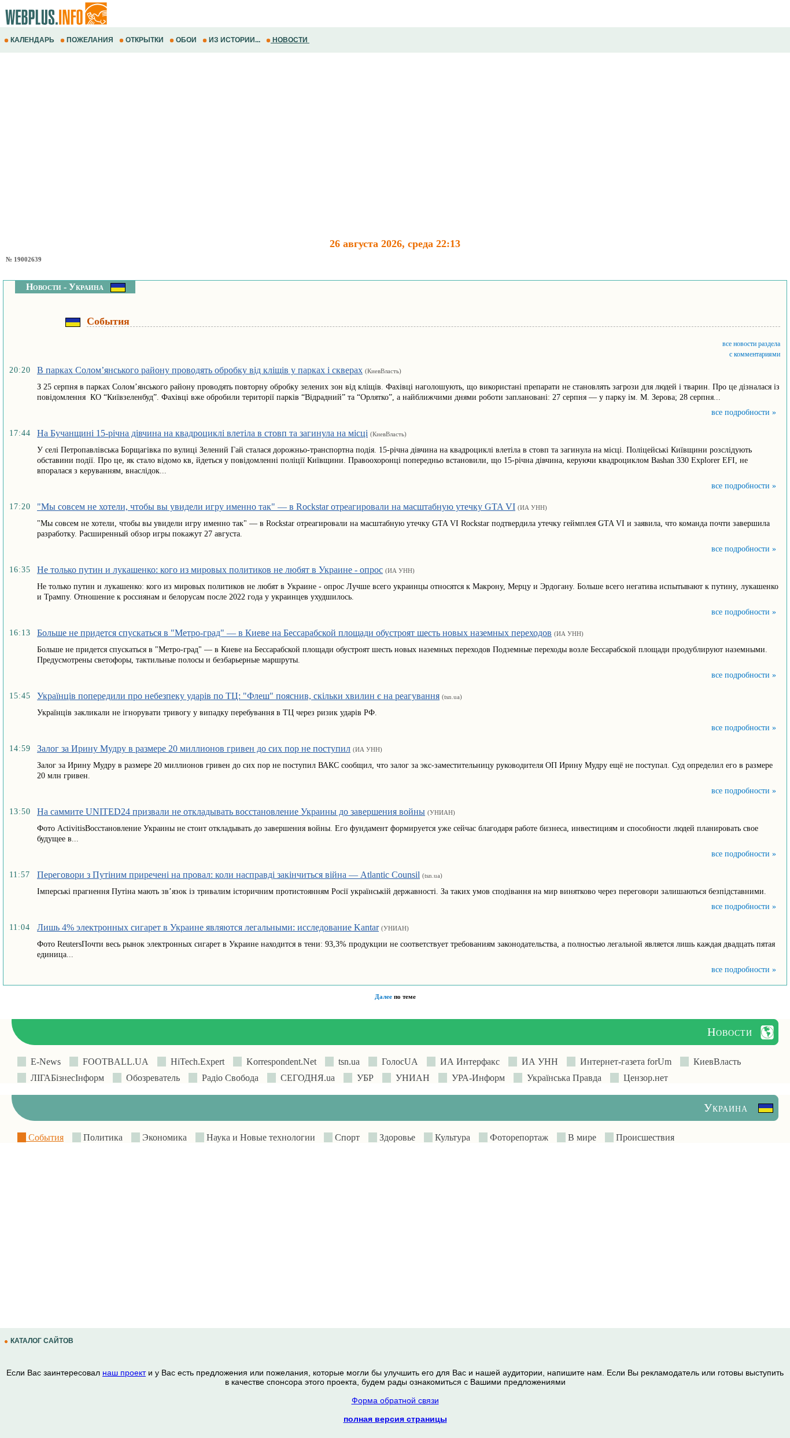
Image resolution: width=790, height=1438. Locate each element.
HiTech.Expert (195, 1061)
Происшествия (644, 1137)
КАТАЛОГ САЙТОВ (42, 1341)
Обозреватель (150, 1078)
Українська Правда (561, 1078)
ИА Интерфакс (467, 1061)
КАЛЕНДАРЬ (32, 40)
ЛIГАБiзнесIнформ (65, 1078)
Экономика (163, 1137)
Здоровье (396, 1137)
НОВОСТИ (290, 40)
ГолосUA (397, 1061)
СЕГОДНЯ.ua (305, 1078)
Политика (102, 1137)
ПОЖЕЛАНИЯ (90, 40)
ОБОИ (186, 40)
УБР (363, 1078)
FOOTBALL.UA (113, 1061)
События (45, 1137)
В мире (581, 1137)
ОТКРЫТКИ (144, 40)
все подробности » (743, 412)
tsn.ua (347, 1061)
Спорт (346, 1137)
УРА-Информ (476, 1078)
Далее (383, 996)
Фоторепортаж (518, 1137)
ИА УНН (537, 1061)
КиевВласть (715, 1061)
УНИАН (410, 1078)
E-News (43, 1061)
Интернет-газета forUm (623, 1061)
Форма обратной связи (395, 1400)
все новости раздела (751, 344)
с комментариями (754, 354)
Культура (451, 1137)
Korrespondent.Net (279, 1061)
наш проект (124, 1372)
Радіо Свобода (228, 1078)
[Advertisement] (347, 145)
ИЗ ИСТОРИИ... (234, 40)
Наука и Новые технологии (259, 1137)
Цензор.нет (643, 1078)
